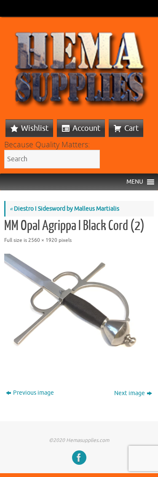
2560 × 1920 (42, 240)
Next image (129, 393)
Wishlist (34, 128)
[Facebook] (79, 457)
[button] (134, 181)
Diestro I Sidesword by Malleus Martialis (64, 208)
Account (86, 128)
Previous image (33, 392)
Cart (131, 128)
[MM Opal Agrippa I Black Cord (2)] (79, 310)
